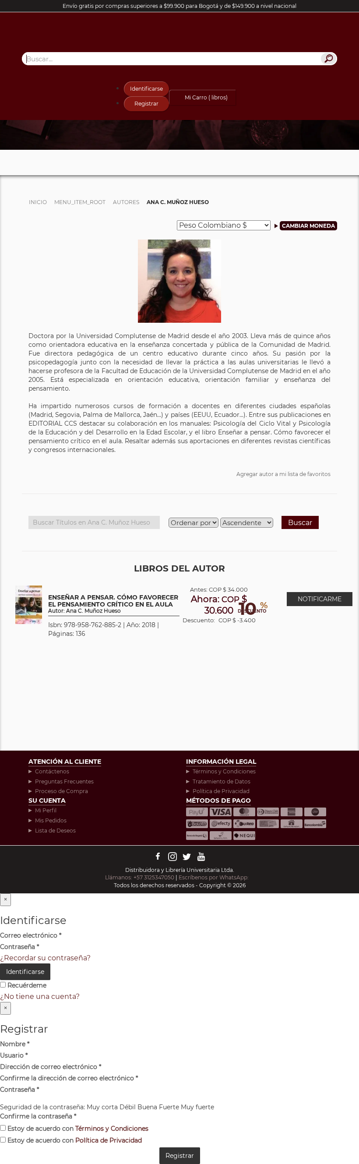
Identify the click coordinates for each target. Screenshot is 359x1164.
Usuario (14, 1055)
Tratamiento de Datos (221, 781)
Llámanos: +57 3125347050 (139, 877)
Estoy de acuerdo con (77, 1128)
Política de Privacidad (221, 791)
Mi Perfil (45, 810)
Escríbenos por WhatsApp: (214, 877)
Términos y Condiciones (224, 771)
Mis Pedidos (51, 820)
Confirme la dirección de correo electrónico (69, 1078)
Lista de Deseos (55, 830)
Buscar (300, 523)
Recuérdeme (26, 985)
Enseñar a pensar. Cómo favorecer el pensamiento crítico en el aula (113, 604)
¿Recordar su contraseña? (45, 958)
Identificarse (146, 88)
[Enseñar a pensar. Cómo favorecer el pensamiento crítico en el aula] (28, 604)
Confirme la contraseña (38, 1116)
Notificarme (319, 599)
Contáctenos (52, 771)
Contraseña (19, 947)
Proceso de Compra (61, 791)
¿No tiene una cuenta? (40, 996)
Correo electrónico (30, 935)
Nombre (14, 1044)
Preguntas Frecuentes (64, 781)
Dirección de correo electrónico (50, 1067)
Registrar (146, 103)
